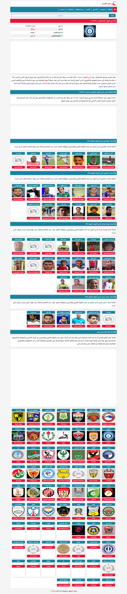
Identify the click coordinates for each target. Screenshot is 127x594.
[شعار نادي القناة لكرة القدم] (49, 526)
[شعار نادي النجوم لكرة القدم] (33, 516)
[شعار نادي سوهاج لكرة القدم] (49, 564)
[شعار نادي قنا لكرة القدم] (64, 564)
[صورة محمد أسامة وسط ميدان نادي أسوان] (63, 288)
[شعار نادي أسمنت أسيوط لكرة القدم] (63, 553)
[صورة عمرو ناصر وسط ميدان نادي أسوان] (93, 251)
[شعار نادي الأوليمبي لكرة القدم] (63, 497)
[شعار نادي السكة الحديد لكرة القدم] (18, 516)
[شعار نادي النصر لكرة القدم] (48, 516)
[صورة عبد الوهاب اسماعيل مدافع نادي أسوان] (33, 197)
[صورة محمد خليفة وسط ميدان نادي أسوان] (63, 251)
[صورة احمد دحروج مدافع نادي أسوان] (93, 216)
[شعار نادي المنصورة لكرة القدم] (33, 478)
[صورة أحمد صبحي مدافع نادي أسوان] (93, 197)
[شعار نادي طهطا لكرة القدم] (78, 553)
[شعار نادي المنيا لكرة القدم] (94, 582)
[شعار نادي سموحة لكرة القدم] (48, 440)
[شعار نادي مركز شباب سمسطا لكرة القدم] (33, 553)
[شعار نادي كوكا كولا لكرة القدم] (34, 526)
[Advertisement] (63, 56)
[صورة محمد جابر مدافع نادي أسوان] (108, 197)
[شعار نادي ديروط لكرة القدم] (19, 564)
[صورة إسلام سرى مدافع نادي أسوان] (108, 216)
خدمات (62, 9)
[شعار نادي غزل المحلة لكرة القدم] (78, 440)
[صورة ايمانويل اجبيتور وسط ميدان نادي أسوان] (33, 270)
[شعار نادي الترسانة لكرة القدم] (108, 553)
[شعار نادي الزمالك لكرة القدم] (48, 459)
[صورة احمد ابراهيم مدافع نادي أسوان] (63, 197)
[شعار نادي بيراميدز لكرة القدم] (108, 459)
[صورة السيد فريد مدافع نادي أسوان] (78, 216)
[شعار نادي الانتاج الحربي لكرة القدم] (78, 421)
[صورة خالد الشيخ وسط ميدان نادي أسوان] (78, 288)
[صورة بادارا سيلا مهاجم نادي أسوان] (48, 165)
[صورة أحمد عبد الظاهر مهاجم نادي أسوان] (108, 165)
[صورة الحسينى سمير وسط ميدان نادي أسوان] (18, 270)
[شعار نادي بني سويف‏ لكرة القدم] (109, 582)
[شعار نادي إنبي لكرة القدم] (63, 440)
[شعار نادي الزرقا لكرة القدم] (78, 516)
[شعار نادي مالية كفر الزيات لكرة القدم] (63, 478)
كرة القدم (106, 3)
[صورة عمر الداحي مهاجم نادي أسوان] (18, 165)
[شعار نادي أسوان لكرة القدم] (108, 440)
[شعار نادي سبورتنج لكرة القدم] (18, 478)
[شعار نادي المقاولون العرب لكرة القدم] (33, 421)
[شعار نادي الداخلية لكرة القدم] (19, 526)
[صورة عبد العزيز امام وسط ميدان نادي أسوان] (78, 251)
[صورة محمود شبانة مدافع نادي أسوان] (78, 197)
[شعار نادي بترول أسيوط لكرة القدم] (79, 564)
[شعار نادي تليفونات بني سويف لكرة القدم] (108, 572)
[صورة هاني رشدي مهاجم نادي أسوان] (63, 165)
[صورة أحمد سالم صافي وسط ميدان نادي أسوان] (48, 270)
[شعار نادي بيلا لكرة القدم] (18, 459)
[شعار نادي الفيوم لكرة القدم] (94, 564)
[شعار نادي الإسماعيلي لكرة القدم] (63, 421)
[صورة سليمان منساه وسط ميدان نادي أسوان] (18, 251)
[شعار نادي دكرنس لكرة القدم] (93, 497)
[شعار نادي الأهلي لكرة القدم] (93, 459)
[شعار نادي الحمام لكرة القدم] (108, 478)
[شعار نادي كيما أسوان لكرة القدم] (49, 545)
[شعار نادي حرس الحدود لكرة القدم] (33, 497)
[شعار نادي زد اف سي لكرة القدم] (108, 535)
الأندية (88, 9)
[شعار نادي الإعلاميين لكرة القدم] (34, 564)
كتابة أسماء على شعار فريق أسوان (38, 83)
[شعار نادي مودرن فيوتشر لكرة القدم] (108, 421)
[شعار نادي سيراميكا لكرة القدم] (33, 440)
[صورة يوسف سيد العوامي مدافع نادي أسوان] (33, 216)
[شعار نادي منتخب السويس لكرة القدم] (64, 526)
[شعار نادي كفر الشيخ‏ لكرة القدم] (93, 478)
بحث (112, 15)
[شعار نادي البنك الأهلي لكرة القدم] (48, 421)
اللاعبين (95, 9)
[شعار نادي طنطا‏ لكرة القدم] (93, 516)
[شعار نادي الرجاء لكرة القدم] (108, 497)
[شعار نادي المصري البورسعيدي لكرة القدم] (63, 459)
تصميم (102, 9)
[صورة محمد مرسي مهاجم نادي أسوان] (78, 165)
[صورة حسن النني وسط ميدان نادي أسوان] (108, 288)
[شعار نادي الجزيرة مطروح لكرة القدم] (78, 478)
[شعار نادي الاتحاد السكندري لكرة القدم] (78, 459)
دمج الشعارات (79, 9)
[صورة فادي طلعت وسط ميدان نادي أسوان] (48, 251)
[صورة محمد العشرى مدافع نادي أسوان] (48, 216)
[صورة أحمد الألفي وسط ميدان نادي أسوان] (78, 270)
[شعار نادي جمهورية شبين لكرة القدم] (63, 516)
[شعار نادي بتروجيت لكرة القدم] (78, 535)
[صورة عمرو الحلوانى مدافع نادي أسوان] (18, 197)
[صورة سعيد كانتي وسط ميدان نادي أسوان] (33, 251)
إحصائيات (70, 9)
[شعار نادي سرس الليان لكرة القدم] (108, 516)
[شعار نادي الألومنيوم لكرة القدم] (79, 582)
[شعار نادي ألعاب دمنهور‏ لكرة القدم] (48, 478)
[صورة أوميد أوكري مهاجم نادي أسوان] (93, 165)
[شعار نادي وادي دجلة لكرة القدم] (18, 421)
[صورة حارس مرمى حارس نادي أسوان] (108, 324)
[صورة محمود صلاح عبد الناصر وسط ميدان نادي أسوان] (93, 288)
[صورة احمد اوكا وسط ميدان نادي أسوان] (63, 270)
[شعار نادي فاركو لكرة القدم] (18, 497)
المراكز (110, 9)
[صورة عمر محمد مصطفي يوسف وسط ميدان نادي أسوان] (108, 251)
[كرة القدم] (115, 9)
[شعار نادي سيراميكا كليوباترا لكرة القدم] (93, 421)
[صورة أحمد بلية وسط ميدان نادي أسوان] (93, 270)
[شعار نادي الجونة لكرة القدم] (93, 440)
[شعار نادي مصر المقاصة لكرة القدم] (18, 440)
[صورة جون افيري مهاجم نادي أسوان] (33, 165)
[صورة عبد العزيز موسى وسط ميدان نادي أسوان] (108, 270)
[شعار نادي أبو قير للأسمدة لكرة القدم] (78, 497)
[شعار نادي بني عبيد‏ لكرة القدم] (33, 459)
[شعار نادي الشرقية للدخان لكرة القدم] (64, 582)
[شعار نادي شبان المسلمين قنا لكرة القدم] (19, 545)
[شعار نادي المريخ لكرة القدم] (93, 535)
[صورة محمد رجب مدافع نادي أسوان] (63, 216)
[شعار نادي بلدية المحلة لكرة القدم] (48, 497)
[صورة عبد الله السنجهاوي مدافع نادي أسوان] (48, 197)
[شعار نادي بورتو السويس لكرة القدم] (94, 545)
